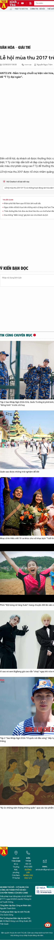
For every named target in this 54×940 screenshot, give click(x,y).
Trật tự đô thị (21, 9)
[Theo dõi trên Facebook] (19, 3)
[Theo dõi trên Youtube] (22, 3)
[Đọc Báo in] (31, 3)
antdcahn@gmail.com (45, 870)
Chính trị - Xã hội (37, 9)
